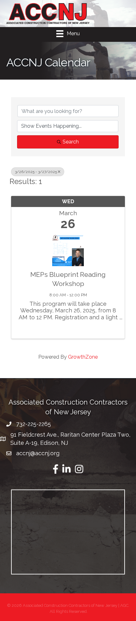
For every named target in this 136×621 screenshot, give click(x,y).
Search (71, 142)
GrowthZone (83, 357)
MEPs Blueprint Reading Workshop (68, 279)
